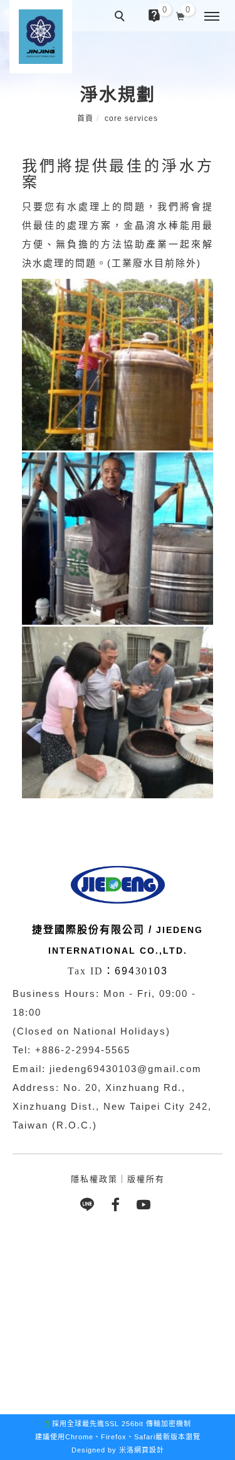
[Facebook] (117, 1204)
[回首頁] (40, 36)
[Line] (89, 1204)
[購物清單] (180, 15)
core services (131, 118)
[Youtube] (146, 1204)
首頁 (85, 118)
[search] (121, 17)
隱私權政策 (94, 1179)
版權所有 (146, 1179)
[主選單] (212, 17)
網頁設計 (149, 1450)
